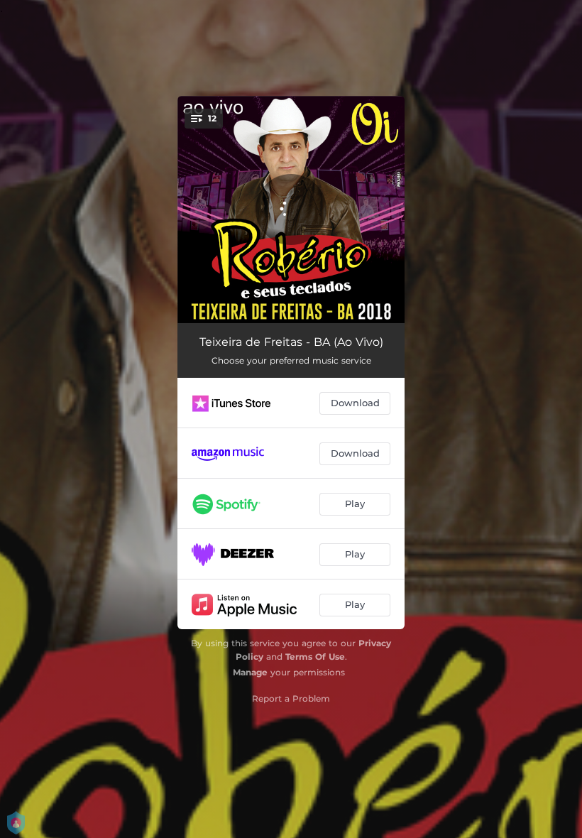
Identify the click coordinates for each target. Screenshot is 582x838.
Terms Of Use (315, 656)
